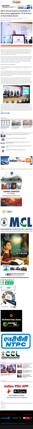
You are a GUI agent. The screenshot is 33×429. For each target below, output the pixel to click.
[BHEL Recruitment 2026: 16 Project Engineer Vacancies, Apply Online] (3, 139)
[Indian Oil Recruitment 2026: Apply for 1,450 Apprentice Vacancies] (3, 151)
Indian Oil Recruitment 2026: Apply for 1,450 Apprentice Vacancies (16, 149)
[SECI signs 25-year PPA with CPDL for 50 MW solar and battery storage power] (16, 123)
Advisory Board (3, 407)
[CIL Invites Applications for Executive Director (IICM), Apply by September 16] (3, 135)
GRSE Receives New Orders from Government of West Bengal (27, 127)
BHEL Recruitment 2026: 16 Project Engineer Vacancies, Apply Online (16, 138)
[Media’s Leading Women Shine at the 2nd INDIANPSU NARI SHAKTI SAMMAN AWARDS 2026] (19, 371)
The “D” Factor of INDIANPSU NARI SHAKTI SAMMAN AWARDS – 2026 (8, 374)
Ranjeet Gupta (3, 20)
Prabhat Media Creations (28, 423)
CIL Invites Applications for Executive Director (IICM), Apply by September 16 (17, 134)
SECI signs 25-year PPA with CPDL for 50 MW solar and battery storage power (16, 127)
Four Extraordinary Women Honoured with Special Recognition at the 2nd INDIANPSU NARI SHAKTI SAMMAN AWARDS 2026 (27, 366)
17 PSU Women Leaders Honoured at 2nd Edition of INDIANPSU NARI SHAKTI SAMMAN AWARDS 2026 (27, 376)
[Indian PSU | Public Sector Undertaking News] (16, 2)
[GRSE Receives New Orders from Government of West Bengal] (27, 123)
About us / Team (3, 404)
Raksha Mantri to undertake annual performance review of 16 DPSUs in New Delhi (5, 127)
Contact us (2, 408)
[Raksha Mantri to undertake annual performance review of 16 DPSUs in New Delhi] (5, 123)
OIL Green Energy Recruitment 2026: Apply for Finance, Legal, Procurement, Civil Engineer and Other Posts (18, 142)
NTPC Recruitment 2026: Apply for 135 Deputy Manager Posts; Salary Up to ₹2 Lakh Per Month (19, 146)
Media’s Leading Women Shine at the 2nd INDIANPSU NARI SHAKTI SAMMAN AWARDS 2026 (27, 371)
